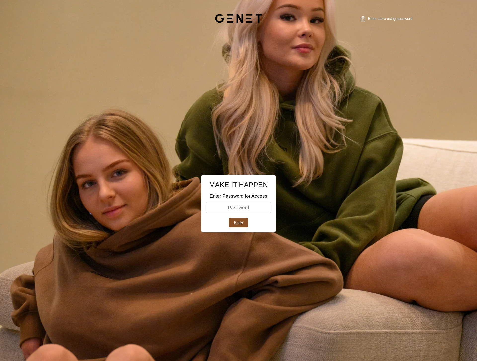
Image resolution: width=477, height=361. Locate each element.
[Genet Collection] (238, 18)
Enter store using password (390, 19)
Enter (238, 223)
